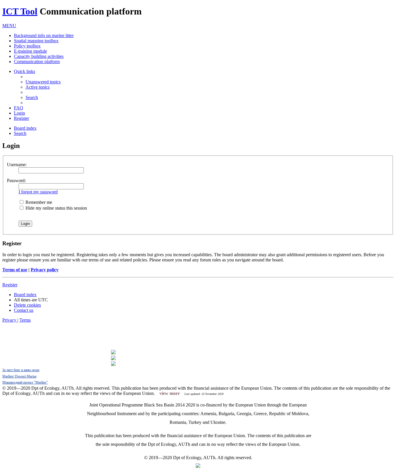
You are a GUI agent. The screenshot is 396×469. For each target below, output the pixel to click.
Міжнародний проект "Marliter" (25, 382)
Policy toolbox (27, 45)
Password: (16, 180)
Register (9, 284)
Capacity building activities (38, 56)
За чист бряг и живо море (20, 370)
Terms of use (14, 269)
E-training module (30, 51)
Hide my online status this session (55, 208)
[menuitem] (43, 81)
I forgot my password (38, 191)
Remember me (38, 202)
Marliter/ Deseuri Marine (19, 376)
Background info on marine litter (44, 35)
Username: (17, 164)
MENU (9, 25)
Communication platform (37, 61)
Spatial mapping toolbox (36, 40)
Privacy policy (45, 269)
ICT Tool (19, 11)
